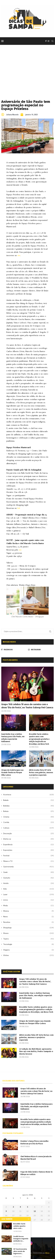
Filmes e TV (28, 861)
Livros (28, 900)
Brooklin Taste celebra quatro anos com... (19, 1226)
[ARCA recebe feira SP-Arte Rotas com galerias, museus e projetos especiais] (41, 758)
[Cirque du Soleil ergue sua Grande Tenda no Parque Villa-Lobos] (13, 758)
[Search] (52, 41)
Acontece (28, 794)
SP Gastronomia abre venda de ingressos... (20, 1251)
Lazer (28, 894)
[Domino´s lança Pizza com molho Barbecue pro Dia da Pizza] (10, 1145)
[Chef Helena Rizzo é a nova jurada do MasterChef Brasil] (10, 1160)
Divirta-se (28, 839)
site (19, 255)
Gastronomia (28, 866)
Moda (28, 905)
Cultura (28, 828)
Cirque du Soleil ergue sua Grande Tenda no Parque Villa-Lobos (12, 772)
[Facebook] (45, 41)
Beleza (28, 811)
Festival (28, 855)
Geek (28, 872)
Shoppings (28, 927)
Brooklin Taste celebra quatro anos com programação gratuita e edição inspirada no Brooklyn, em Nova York (39, 739)
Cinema (28, 817)
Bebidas (28, 806)
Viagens (28, 950)
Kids (28, 889)
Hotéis (28, 883)
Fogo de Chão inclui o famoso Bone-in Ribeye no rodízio (36, 1173)
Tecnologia (28, 944)
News (28, 916)
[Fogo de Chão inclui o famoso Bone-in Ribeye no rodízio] (10, 1176)
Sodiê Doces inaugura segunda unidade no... (20, 1238)
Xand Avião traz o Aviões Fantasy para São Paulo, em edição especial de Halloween (12, 738)
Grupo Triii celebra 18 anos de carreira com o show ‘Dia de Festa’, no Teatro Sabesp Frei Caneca (27, 706)
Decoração (28, 833)
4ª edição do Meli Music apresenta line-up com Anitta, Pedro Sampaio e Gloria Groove (36, 1051)
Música (28, 911)
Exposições (28, 850)
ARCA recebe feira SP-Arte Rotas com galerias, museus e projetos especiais (41, 772)
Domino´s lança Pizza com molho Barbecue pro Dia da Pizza (34, 1142)
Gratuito (28, 878)
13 (35, 1211)
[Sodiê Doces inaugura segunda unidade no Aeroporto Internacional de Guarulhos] (7, 1238)
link (18, 508)
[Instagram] (48, 41)
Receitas (28, 922)
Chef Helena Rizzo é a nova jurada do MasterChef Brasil (36, 1157)
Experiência (28, 844)
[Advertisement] (27, 68)
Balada (28, 800)
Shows (28, 933)
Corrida (28, 822)
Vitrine (28, 955)
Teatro (28, 939)
